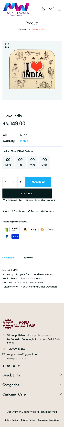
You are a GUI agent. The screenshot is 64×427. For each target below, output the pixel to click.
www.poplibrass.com (19, 358)
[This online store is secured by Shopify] (11, 229)
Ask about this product (42, 200)
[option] (32, 70)
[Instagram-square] (13, 365)
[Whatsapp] (18, 365)
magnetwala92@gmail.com (23, 354)
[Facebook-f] (3, 365)
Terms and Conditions (48, 420)
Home (23, 29)
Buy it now (27, 193)
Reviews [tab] (28, 257)
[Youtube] (8, 365)
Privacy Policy (28, 420)
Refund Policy (11, 420)
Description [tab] (8, 257)
